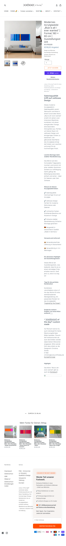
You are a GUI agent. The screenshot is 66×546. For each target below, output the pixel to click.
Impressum (8, 471)
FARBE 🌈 (14, 11)
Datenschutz (8, 474)
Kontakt (21, 483)
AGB (5, 476)
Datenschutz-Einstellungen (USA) (9, 484)
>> (51, 313)
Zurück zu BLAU (34, 413)
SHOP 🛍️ (39, 11)
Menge (47, 59)
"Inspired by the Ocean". (52, 303)
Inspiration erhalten (47, 526)
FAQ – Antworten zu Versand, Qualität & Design (25, 473)
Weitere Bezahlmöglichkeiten (53, 78)
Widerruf (7, 479)
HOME (6, 11)
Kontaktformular (49, 357)
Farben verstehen (27, 11)
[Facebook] (3, 533)
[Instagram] (7, 533)
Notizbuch (53, 372)
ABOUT (48, 11)
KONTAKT (57, 11)
